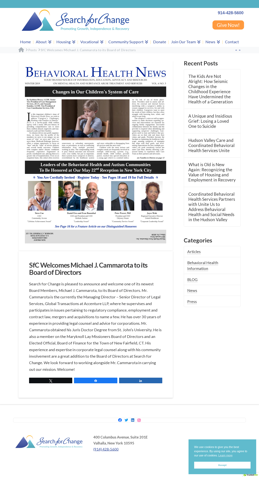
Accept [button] (222, 465)
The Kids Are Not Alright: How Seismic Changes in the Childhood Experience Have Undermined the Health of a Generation (210, 89)
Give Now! (228, 25)
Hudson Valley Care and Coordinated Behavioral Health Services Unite (211, 145)
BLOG (192, 279)
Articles (194, 251)
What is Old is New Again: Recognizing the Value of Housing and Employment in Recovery (212, 172)
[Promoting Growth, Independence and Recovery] (75, 20)
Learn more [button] (225, 455)
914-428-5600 (230, 12)
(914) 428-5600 (106, 449)
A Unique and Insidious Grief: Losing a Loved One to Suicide (210, 121)
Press (192, 301)
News (192, 290)
